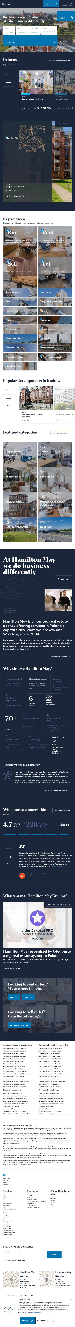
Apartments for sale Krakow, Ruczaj (49, 1076)
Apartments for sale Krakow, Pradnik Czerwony (52, 1074)
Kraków (6, 815)
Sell (4, 1199)
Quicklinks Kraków (32, 1199)
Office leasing (7, 1211)
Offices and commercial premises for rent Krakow (17, 1113)
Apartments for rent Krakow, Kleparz (13, 1061)
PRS (4, 1207)
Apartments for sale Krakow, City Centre (50, 1048)
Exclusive (29, 1195)
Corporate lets (7, 1203)
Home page (6, 1178)
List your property (51, 4)
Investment (6, 1205)
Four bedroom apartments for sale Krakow (51, 1103)
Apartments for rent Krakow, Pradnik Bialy (15, 1071)
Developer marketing (9, 1232)
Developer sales (7, 1234)
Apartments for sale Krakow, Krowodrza (50, 1063)
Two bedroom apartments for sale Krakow (51, 1098)
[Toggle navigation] (19, 3)
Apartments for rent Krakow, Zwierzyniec (14, 1086)
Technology (30, 1197)
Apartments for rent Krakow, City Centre (14, 1048)
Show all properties (57, 60)
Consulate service (8, 1220)
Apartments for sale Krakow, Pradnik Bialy (51, 1071)
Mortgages (6, 1215)
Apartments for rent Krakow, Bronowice (14, 1051)
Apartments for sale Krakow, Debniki (49, 1053)
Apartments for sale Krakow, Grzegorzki (50, 1056)
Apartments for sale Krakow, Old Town (50, 1066)
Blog (51, 1204)
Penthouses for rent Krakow (11, 1106)
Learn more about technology (56, 790)
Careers (52, 1200)
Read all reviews (61, 810)
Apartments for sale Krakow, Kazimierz (50, 1058)
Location (45, 28)
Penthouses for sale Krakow (46, 1106)
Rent (13, 65)
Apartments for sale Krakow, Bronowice (50, 1051)
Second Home (7, 1228)
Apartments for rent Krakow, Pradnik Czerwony (16, 1074)
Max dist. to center (34, 28)
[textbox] (8, 32)
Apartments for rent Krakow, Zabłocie (14, 1084)
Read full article (11, 968)
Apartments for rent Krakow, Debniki (13, 1053)
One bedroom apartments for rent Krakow (15, 1096)
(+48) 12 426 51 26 (60, 1283)
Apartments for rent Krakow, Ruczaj (13, 1076)
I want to (7, 28)
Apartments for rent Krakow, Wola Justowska (16, 1081)
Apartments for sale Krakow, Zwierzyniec (50, 1086)
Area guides (30, 1203)
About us (53, 1198)
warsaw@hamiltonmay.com (27, 1285)
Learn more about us (59, 657)
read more (57, 867)
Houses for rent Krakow (9, 1108)
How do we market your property (36, 1201)
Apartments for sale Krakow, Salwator (50, 1079)
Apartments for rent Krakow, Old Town (14, 1066)
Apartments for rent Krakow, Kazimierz (14, 1058)
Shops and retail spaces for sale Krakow (50, 1111)
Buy (4, 65)
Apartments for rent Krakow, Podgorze (14, 1068)
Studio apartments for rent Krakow (13, 1093)
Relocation (6, 1218)
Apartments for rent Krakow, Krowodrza (14, 1063)
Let (4, 1201)
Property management (9, 1209)
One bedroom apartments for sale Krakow (51, 1096)
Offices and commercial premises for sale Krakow (53, 1113)
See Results (10, 43)
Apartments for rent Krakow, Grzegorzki (14, 1056)
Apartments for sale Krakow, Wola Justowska (52, 1081)
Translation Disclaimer (33, 1207)
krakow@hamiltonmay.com (63, 1285)
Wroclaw (5, 1184)
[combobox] (9, 32)
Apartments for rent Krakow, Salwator (14, 1079)
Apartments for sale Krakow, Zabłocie (49, 1084)
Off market (6, 1224)
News (52, 1202)
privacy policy (36, 1312)
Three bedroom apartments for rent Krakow (15, 1101)
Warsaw (5, 1180)
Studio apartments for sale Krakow (49, 1093)
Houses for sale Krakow (45, 1108)
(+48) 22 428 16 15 (25, 1283)
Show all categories (60, 433)
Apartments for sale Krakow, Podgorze (50, 1068)
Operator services (8, 1230)
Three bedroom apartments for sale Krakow (51, 1101)
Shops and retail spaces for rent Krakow (14, 1111)
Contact (52, 1206)
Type (18, 28)
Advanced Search (63, 42)
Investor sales (7, 1226)
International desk (8, 1222)
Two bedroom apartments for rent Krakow (15, 1098)
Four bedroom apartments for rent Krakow (15, 1103)
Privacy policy (31, 1205)
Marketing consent (16, 1260)
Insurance (6, 1217)
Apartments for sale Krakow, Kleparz (49, 1061)
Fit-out (5, 1213)
